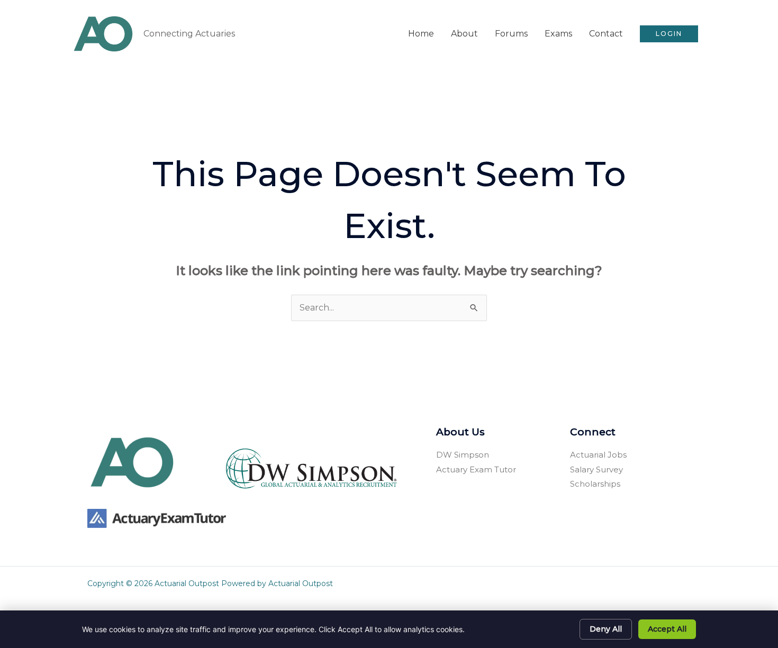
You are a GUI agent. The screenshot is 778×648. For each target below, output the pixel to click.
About (464, 34)
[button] (669, 33)
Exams (558, 34)
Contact (606, 34)
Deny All (606, 629)
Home (421, 34)
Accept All (667, 629)
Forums (511, 34)
